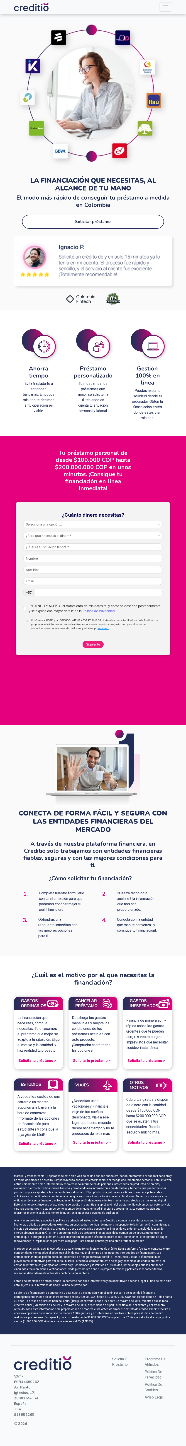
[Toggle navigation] (165, 7)
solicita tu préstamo (120, 1362)
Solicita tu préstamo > (37, 1060)
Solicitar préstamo (93, 221)
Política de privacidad (153, 1374)
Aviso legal (154, 1397)
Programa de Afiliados (155, 1362)
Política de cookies (153, 1387)
